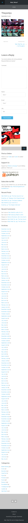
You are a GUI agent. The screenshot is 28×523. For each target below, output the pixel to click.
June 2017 (3, 376)
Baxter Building (5, 466)
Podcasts (3, 477)
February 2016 (4, 412)
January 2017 (4, 387)
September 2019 (5, 316)
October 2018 (4, 340)
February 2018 (4, 358)
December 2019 (5, 309)
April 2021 (3, 273)
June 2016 (3, 403)
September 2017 (5, 369)
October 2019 (4, 313)
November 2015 (5, 418)
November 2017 (5, 365)
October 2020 (4, 287)
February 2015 (4, 439)
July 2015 (3, 427)
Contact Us (14, 511)
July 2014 (3, 454)
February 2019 (4, 331)
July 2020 (3, 293)
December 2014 (5, 443)
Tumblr (16, 156)
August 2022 (4, 238)
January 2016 (4, 414)
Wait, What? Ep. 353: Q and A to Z (9, 202)
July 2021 (3, 267)
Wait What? (4, 491)
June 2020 (4, 296)
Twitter (10, 156)
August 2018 (4, 345)
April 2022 (3, 246)
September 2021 (5, 262)
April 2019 (3, 327)
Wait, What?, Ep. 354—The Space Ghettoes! (11, 200)
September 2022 (5, 235)
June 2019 (3, 322)
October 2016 (4, 394)
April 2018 (3, 354)
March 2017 (4, 383)
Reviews (3, 482)
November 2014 (5, 445)
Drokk (2, 468)
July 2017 (3, 374)
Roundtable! (4, 484)
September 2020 (5, 289)
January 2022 (4, 253)
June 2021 (3, 269)
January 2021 (4, 280)
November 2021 (5, 258)
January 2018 (4, 360)
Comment (3, 65)
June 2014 (3, 456)
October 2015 (4, 421)
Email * (3, 100)
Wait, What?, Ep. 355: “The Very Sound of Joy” (12, 196)
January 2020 (4, 307)
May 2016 (3, 405)
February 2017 (4, 385)
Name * (3, 91)
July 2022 (3, 240)
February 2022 (5, 251)
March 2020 (4, 302)
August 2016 (4, 398)
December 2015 (5, 416)
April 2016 (3, 407)
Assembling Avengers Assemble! (14, 516)
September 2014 (5, 450)
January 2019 (4, 334)
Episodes (3, 471)
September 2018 (5, 342)
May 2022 (3, 244)
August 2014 (4, 452)
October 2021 (4, 260)
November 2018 (5, 338)
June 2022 (3, 242)
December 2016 (5, 389)
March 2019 (4, 329)
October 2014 (4, 447)
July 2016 (3, 401)
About (14, 514)
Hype (2, 475)
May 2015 (3, 432)
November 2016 (5, 392)
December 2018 (5, 336)
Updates (3, 489)
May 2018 (3, 351)
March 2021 (4, 276)
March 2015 (4, 436)
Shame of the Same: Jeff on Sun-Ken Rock (18, 217)
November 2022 (5, 231)
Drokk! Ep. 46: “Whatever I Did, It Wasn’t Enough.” (13, 198)
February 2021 (4, 278)
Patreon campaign (12, 165)
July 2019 (3, 320)
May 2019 (3, 325)
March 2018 (4, 356)
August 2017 (4, 372)
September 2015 (5, 423)
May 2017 (3, 378)
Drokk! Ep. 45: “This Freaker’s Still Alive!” (10, 205)
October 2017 (4, 367)
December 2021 (5, 255)
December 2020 (5, 282)
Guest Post (4, 473)
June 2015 (3, 430)
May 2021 (3, 271)
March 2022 (4, 249)
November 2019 (5, 311)
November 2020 (5, 284)
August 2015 (4, 425)
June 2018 (3, 349)
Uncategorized (5, 486)
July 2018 (3, 347)
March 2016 (4, 409)
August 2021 (4, 264)
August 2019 (4, 318)
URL (2, 108)
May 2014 (3, 459)
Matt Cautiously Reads (15, 214)
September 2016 (5, 396)
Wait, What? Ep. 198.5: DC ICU (15, 212)
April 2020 (3, 300)
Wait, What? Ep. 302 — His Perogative (20, 45)
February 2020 (5, 305)
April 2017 (3, 380)
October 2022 (4, 233)
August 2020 (4, 291)
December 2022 (5, 229)
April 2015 (3, 434)
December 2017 (5, 363)
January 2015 (4, 441)
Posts (2, 480)
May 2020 (3, 298)
